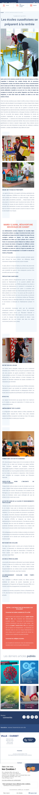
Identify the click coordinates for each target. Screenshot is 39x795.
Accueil (2, 12)
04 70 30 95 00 (10, 743)
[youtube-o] (36, 717)
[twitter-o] (28, 717)
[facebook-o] (24, 717)
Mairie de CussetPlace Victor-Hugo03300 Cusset (9, 740)
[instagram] (32, 717)
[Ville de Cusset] (9, 736)
